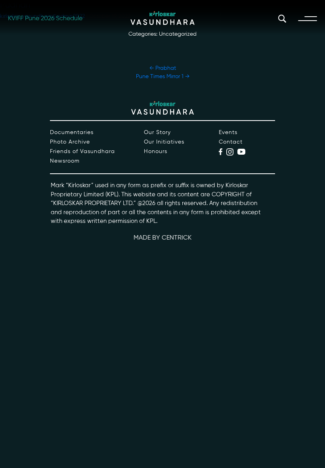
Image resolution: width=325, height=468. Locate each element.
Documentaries (72, 132)
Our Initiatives (164, 142)
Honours (155, 151)
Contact (231, 142)
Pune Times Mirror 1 (162, 76)
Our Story (157, 132)
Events (228, 132)
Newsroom (65, 161)
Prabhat (162, 68)
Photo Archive (70, 142)
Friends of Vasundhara (82, 151)
